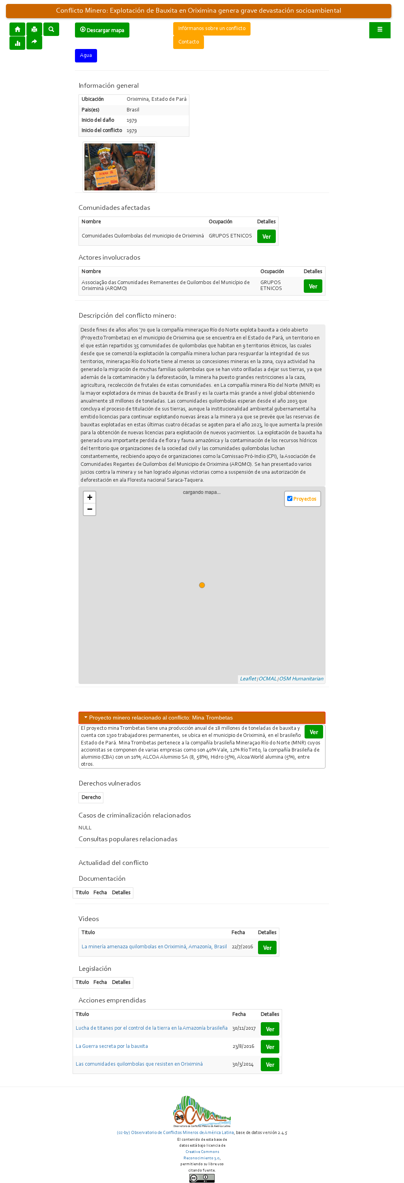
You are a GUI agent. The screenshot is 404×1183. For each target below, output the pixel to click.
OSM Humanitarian (301, 679)
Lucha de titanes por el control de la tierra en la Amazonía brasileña (152, 1028)
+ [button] (89, 497)
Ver (266, 236)
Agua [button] (86, 55)
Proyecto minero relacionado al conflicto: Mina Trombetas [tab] (161, 717)
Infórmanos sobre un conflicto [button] (211, 29)
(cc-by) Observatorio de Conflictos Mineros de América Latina (175, 1132)
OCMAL (267, 679)
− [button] (89, 509)
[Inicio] (17, 29)
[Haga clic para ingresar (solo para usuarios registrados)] (380, 30)
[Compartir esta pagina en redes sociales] (34, 42)
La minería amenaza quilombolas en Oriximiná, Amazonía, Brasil (154, 947)
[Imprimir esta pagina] (34, 29)
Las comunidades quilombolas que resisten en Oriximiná (139, 1064)
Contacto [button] (188, 42)
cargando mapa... (205, 585)
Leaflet (248, 679)
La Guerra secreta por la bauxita (112, 1046)
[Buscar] (51, 29)
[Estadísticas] (17, 42)
